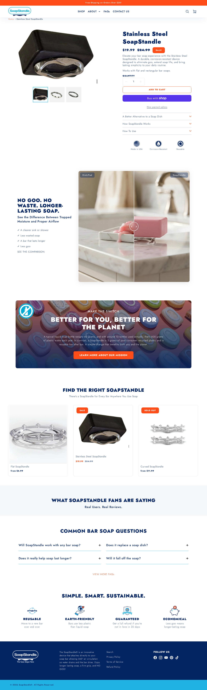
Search (110, 652)
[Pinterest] (171, 657)
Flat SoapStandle (20, 466)
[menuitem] (81, 11)
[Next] (104, 55)
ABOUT (92, 11)
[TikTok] (177, 657)
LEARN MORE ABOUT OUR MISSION (103, 355)
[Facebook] (155, 657)
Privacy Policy (113, 656)
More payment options (157, 107)
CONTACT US (121, 11)
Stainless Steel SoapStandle (30, 19)
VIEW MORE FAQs (103, 574)
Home (11, 19)
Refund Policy (113, 666)
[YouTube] (166, 657)
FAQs (107, 11)
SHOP (81, 11)
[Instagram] (160, 657)
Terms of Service (115, 661)
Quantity (129, 76)
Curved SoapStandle (152, 466)
